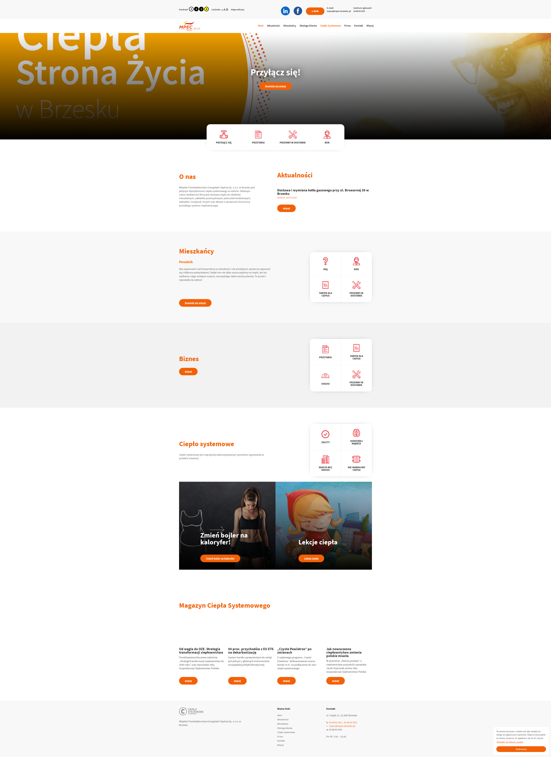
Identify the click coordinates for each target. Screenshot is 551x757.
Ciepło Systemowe (330, 25)
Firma (347, 25)
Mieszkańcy (289, 25)
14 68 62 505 (335, 722)
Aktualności (273, 25)
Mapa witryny (237, 9)
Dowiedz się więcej (275, 86)
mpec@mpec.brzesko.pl (339, 11)
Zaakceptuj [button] (521, 749)
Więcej (370, 25)
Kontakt (358, 25)
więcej (286, 208)
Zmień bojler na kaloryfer (220, 558)
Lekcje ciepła (311, 558)
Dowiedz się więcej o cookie (510, 742)
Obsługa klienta (308, 25)
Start (261, 25)
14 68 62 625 (359, 11)
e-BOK (315, 11)
